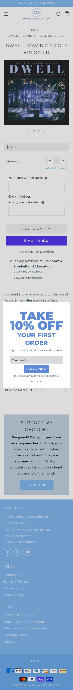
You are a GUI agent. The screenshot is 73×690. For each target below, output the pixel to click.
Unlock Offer (36, 369)
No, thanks (36, 381)
